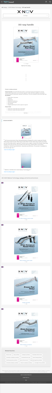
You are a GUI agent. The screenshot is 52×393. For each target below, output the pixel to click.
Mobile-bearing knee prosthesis (36, 360)
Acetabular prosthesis (26, 354)
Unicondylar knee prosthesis (39, 362)
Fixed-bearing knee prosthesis (11, 360)
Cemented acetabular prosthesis (12, 362)
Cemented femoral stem (25, 357)
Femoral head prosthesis (37, 357)
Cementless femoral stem (37, 354)
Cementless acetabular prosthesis (12, 357)
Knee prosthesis (17, 354)
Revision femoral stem (24, 360)
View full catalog (26, 65)
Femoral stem (8, 354)
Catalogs (25, 15)
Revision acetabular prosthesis (26, 362)
